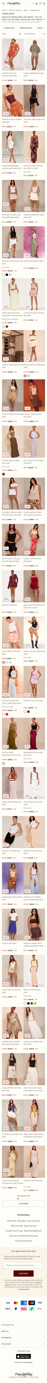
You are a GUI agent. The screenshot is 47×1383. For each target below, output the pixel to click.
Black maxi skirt (30, 1226)
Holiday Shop (9, 28)
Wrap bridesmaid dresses (28, 1236)
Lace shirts (13, 1236)
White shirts (11, 1221)
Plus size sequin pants (23, 1241)
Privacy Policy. (24, 1289)
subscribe (23, 1274)
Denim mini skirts (33, 1221)
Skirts (26, 10)
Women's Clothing (15, 10)
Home (4, 10)
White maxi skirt (17, 1226)
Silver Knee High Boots (32, 1231)
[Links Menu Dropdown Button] (3, 3)
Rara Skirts (21, 1221)
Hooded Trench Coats (14, 1231)
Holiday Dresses (26, 28)
